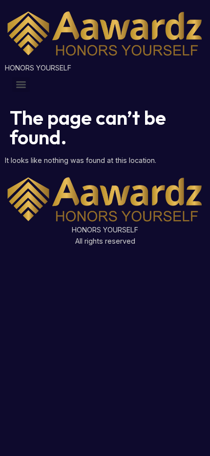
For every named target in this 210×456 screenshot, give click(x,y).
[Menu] (21, 84)
